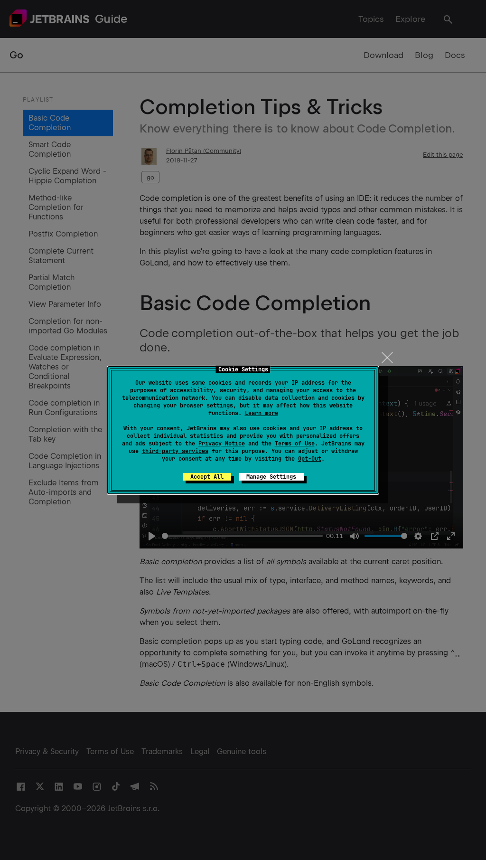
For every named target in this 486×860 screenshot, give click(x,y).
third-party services (175, 451)
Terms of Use (295, 443)
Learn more (261, 413)
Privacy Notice (221, 443)
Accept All (207, 477)
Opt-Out (309, 459)
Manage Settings (271, 477)
